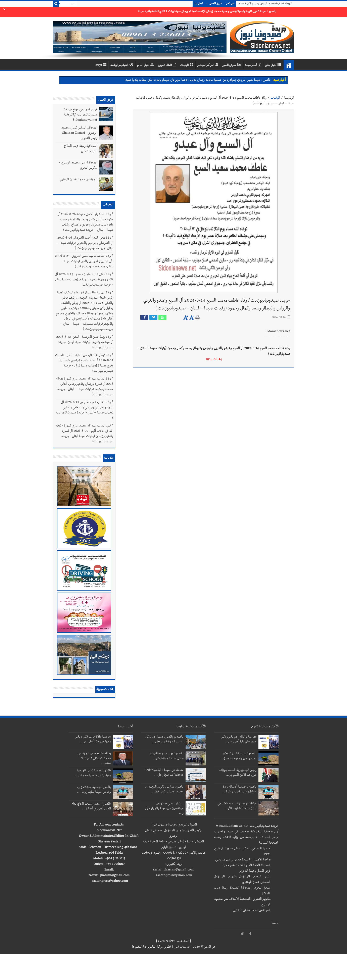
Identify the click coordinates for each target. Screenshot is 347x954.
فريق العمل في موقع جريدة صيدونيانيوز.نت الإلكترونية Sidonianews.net (80, 115)
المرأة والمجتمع (205, 65)
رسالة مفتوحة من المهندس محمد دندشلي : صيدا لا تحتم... (94, 758)
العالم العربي (165, 65)
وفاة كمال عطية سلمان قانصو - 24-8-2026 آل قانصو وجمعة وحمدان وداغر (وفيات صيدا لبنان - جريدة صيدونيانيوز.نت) (84, 280)
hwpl (98, 65)
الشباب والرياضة (119, 65)
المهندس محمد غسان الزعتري (78, 180)
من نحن (230, 3)
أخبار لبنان (271, 65)
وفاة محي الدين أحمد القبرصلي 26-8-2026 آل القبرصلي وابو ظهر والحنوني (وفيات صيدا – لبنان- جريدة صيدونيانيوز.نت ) (85, 243)
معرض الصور (229, 65)
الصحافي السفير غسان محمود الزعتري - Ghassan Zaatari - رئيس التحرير (78, 133)
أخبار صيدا (251, 65)
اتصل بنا (199, 3)
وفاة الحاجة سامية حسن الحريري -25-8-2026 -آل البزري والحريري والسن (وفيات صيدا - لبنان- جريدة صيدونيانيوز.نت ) (84, 261)
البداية (289, 65)
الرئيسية (289, 98)
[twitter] (242, 934)
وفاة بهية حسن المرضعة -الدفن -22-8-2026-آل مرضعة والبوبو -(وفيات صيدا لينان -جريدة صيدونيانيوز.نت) (84, 342)
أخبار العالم (143, 65)
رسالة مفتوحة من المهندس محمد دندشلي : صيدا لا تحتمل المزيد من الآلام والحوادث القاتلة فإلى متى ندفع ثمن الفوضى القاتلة (193, 82)
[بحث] (56, 4)
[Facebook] (250, 934)
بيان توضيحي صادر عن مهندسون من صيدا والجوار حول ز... (164, 808)
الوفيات (184, 65)
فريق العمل (215, 3)
